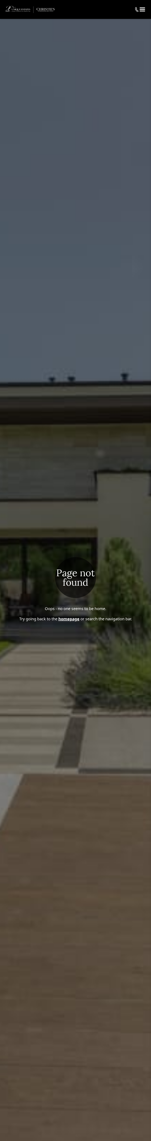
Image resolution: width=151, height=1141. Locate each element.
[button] (142, 9)
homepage (68, 618)
